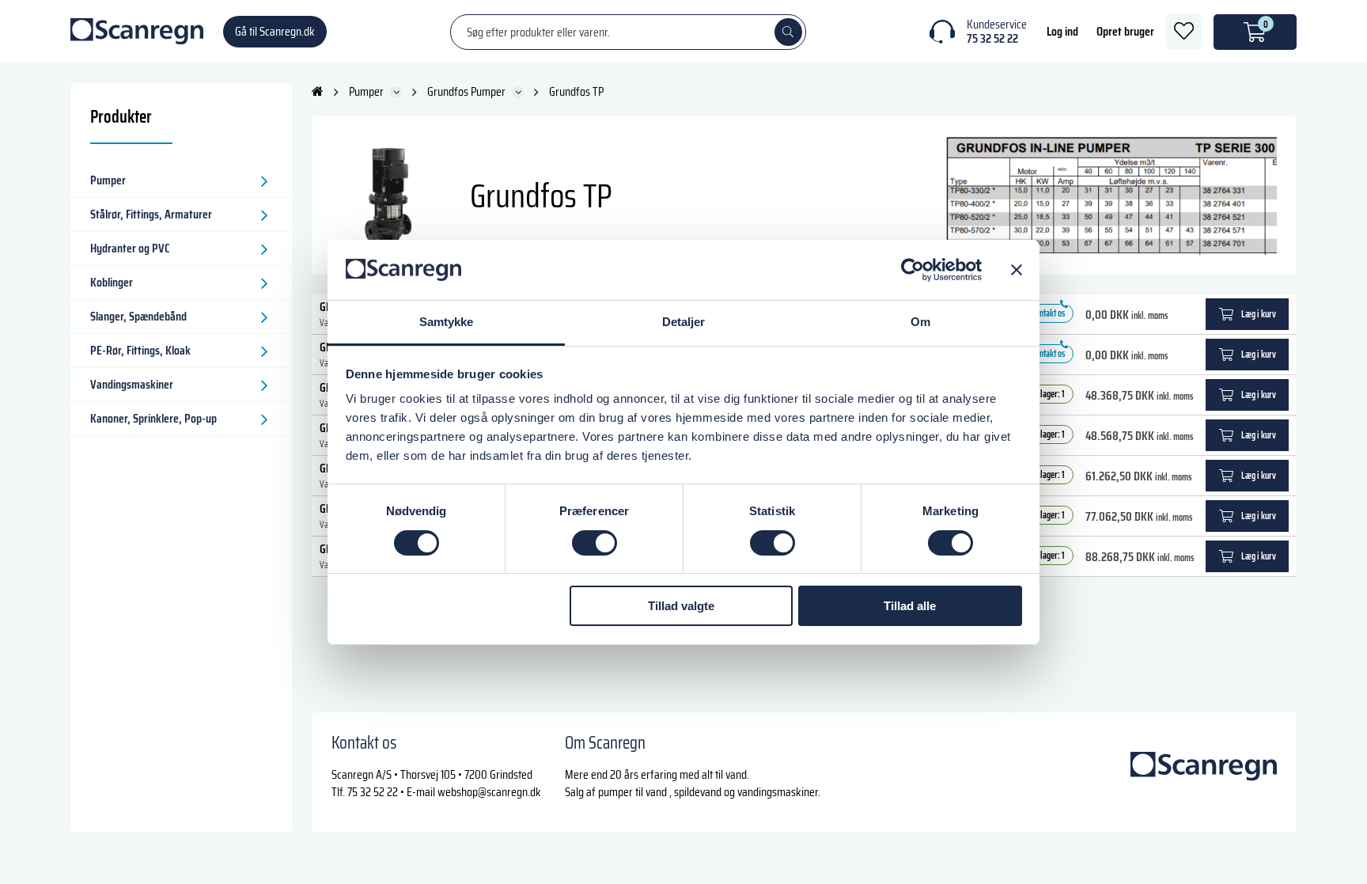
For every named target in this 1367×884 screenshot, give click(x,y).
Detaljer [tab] (684, 321)
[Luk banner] (1016, 269)
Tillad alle (910, 606)
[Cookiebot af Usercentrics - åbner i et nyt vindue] (912, 270)
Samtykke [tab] (446, 321)
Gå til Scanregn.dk (275, 31)
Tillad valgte (681, 606)
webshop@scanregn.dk (489, 792)
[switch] (594, 543)
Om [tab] (920, 321)
